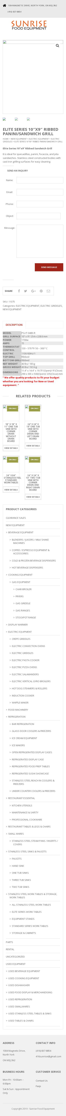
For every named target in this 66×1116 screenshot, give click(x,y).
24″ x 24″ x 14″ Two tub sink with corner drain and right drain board (33, 482)
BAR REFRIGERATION (23, 724)
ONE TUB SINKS (20, 872)
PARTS (9, 942)
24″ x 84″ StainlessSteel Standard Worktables (12, 479)
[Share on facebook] (19, 291)
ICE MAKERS (18, 745)
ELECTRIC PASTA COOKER (25, 660)
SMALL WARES (16, 833)
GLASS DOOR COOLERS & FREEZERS (31, 731)
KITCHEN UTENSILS (22, 805)
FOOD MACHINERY (18, 709)
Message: (9, 227)
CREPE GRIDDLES (21, 639)
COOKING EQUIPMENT (20, 574)
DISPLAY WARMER (18, 624)
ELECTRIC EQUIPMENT (39, 139)
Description (14, 325)
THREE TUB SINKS (21, 880)
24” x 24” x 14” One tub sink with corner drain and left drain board (33, 431)
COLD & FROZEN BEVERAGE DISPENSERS (34, 560)
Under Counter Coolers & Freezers (33, 791)
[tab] (14, 325)
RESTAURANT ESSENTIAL (21, 798)
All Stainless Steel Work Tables (31, 904)
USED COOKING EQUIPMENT (23, 978)
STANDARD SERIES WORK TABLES (30, 926)
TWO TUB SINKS (20, 887)
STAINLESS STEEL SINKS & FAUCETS (27, 851)
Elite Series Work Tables (27, 911)
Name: (9, 180)
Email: (9, 192)
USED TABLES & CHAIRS (21, 1020)
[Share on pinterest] (41, 291)
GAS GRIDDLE (23, 603)
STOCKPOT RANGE (26, 617)
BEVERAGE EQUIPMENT (20, 532)
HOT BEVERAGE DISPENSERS (27, 567)
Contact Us (42, 1080)
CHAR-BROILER (24, 589)
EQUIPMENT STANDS (23, 918)
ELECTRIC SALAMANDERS (25, 674)
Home (6, 139)
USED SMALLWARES (19, 1006)
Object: (10, 216)
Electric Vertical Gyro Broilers (31, 681)
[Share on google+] (33, 291)
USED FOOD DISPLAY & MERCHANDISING (30, 992)
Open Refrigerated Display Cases (32, 752)
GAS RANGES (23, 610)
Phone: (10, 204)
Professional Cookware (27, 819)
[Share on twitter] (25, 291)
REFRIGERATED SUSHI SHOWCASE (30, 773)
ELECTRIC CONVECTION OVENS (28, 646)
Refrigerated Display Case (28, 759)
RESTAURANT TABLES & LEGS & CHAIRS (29, 826)
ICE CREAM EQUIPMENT (24, 738)
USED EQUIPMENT (15, 964)
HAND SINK (18, 865)
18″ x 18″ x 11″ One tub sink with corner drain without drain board (11, 433)
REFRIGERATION (16, 716)
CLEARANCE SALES (16, 517)
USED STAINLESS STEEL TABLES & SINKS (30, 1013)
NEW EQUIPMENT (19, 139)
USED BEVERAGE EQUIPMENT (24, 971)
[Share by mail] (48, 291)
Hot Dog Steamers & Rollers (29, 688)
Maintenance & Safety (25, 812)
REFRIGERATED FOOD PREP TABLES (31, 766)
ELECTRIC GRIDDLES (51, 305)
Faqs (38, 1086)
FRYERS (20, 596)
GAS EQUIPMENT (21, 582)
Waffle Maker (20, 702)
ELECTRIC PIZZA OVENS (24, 667)
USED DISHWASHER (19, 985)
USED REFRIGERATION (20, 999)
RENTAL (10, 949)
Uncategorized (15, 956)
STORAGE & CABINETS (24, 933)
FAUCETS (17, 858)
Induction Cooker (23, 695)
